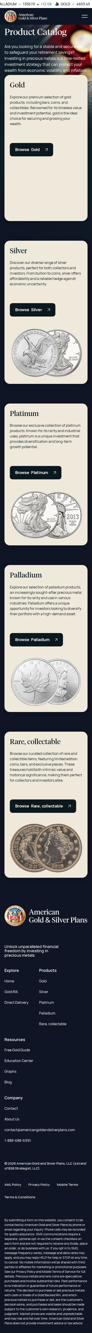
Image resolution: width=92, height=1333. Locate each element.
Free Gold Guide (17, 1049)
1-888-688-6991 (17, 1140)
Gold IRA (11, 991)
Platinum (46, 1002)
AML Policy (12, 1184)
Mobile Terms (67, 1184)
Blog (8, 1082)
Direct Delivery (16, 1002)
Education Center (18, 1060)
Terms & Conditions (19, 1197)
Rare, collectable (52, 1023)
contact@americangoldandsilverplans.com (39, 1129)
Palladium (47, 1013)
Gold (42, 981)
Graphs (10, 1071)
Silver (43, 991)
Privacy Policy (39, 1184)
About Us (11, 1119)
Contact (11, 1108)
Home (9, 981)
